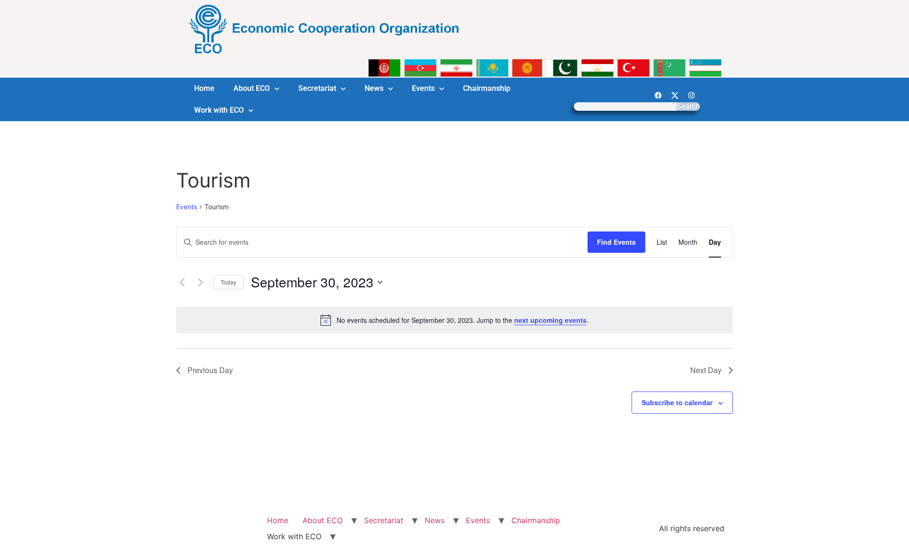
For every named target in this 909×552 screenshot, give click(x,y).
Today (228, 282)
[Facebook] (658, 95)
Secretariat (317, 88)
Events (423, 88)
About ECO (251, 88)
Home (204, 88)
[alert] (454, 320)
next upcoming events (550, 320)
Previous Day (210, 370)
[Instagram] (691, 95)
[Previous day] (181, 282)
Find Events (616, 242)
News (374, 88)
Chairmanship (486, 88)
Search (688, 106)
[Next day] (200, 282)
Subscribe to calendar (677, 402)
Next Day (706, 370)
